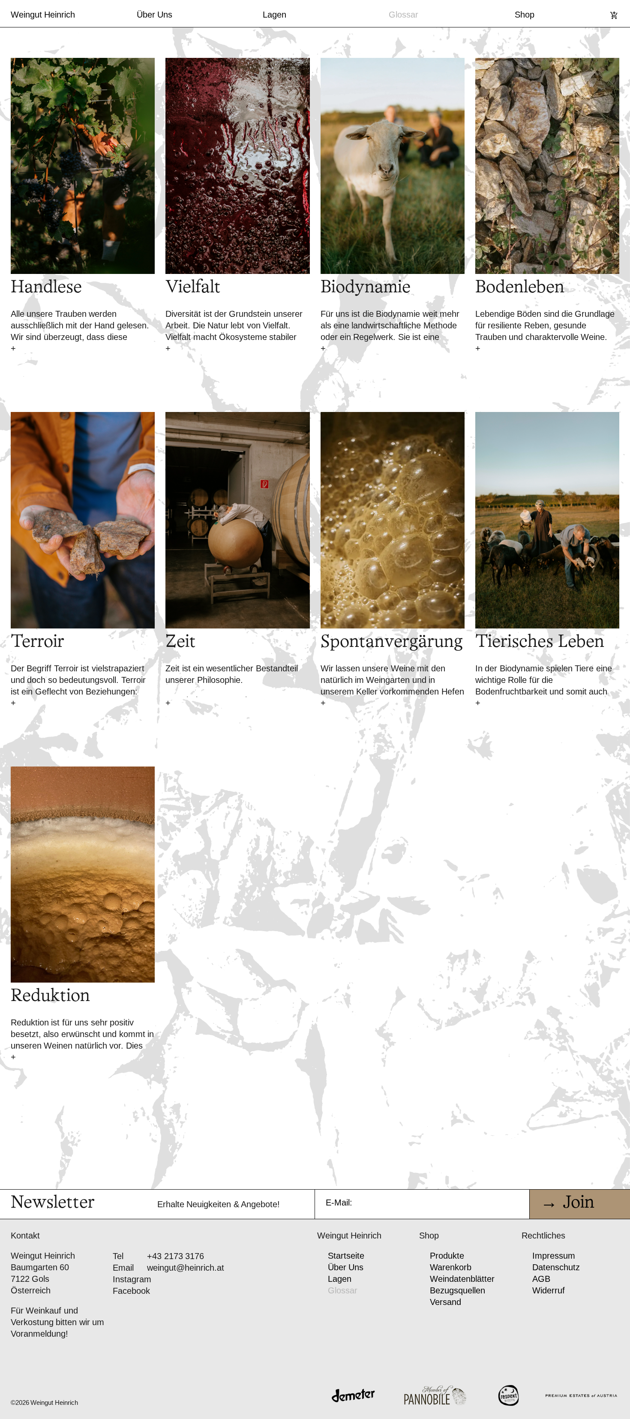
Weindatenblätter (462, 1279)
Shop (524, 14)
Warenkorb (450, 1267)
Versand (445, 1302)
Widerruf (548, 1290)
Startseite (346, 1255)
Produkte (447, 1255)
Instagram (132, 1279)
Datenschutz (556, 1267)
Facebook (131, 1291)
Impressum (553, 1255)
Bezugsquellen (457, 1290)
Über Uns (154, 14)
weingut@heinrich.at (185, 1267)
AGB (541, 1279)
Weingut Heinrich (43, 14)
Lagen (274, 14)
